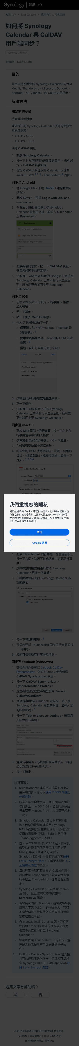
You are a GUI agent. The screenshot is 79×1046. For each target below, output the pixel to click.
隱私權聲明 (23, 517)
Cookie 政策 (38, 517)
